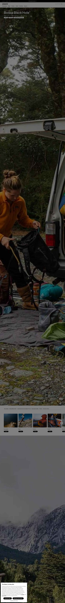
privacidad (4, 595)
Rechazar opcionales (18, 598)
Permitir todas (7, 598)
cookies (22, 594)
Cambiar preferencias (14, 600)
